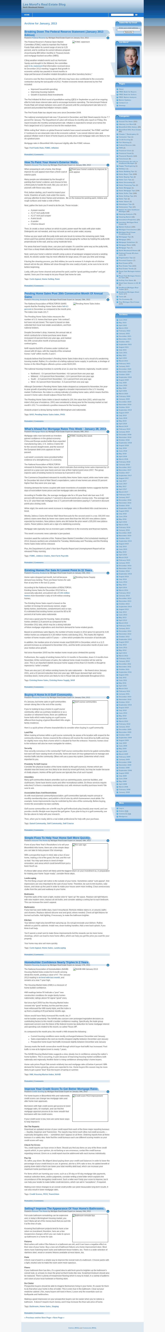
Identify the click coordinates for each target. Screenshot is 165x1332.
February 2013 (124, 626)
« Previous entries (32, 1318)
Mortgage (122, 239)
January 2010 (124, 727)
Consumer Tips (125, 137)
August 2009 (124, 740)
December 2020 (125, 369)
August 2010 (124, 707)
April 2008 (123, 784)
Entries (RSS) (73, 1328)
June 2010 (123, 713)
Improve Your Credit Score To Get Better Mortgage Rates (60, 1088)
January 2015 (124, 563)
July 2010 (123, 710)
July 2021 (123, 350)
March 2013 (123, 623)
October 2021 (124, 342)
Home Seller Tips (125, 193)
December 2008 (125, 762)
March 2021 (123, 361)
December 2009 (125, 729)
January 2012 (124, 661)
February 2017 (124, 495)
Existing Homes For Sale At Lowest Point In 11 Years (58, 570)
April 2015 (123, 555)
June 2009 (123, 746)
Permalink (28, 154)
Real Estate (123, 263)
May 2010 (122, 716)
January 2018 (124, 464)
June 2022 (123, 320)
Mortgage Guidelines (127, 242)
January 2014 (124, 596)
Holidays (122, 169)
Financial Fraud (125, 153)
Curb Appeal (35, 279)
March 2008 (123, 787)
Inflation (55, 148)
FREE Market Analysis (127, 97)
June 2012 (123, 647)
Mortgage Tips (124, 248)
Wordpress (123, 816)
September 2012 (125, 639)
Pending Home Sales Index (47, 414)
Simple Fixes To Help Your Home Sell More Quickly (57, 837)
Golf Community (54, 823)
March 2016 (123, 525)
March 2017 (123, 492)
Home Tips (123, 199)
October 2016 (124, 505)
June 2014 (123, 582)
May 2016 (122, 519)
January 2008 (124, 792)
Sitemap (122, 105)
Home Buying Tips (126, 177)
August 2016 (124, 511)
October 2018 (124, 440)
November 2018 (125, 437)
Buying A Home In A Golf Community (48, 694)
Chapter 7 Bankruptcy (127, 134)
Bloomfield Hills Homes (128, 127)
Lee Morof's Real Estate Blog (44, 4)
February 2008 (124, 789)
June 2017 (123, 484)
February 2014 (124, 593)
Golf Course (68, 823)
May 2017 (122, 486)
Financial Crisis (125, 150)
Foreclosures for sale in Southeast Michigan (128, 162)
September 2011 (125, 672)
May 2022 (122, 322)
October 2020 (124, 374)
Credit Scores (35, 1194)
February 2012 (124, 658)
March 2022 (123, 328)
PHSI (62, 414)
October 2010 (124, 702)
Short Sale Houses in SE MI (130, 283)
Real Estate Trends (126, 269)
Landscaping (60, 948)
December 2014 (125, 565)
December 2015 (125, 533)
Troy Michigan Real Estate (129, 302)
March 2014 (123, 590)
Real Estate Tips (125, 266)
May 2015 (122, 552)
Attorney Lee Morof (126, 124)
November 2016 (125, 503)
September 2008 (125, 770)
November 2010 (125, 699)
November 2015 (125, 535)
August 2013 (124, 609)
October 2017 (124, 473)
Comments (39, 154)
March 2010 (123, 721)
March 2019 (123, 426)
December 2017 (125, 467)
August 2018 (124, 445)
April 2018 (123, 456)
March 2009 (123, 754)
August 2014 (124, 576)
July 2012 (123, 645)
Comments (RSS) (89, 1328)
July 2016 (123, 514)
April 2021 (123, 358)
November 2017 (125, 470)
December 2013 (125, 598)
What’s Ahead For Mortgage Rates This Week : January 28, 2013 (65, 428)
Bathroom (34, 1306)
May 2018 (122, 454)
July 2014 (123, 579)
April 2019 (123, 424)
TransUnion (54, 1194)
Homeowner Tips (125, 207)
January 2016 (124, 530)
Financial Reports (126, 156)
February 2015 (124, 560)
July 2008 (123, 776)
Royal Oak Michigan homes (130, 271)
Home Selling (48, 279)
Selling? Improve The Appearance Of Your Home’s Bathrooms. (64, 1208)
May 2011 (122, 683)
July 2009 (123, 743)
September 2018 (125, 443)
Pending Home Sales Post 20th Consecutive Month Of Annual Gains (63, 295)
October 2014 (124, 571)
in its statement (36, 66)
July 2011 (122, 677)
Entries (123, 811)
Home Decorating (125, 182)
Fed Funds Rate (36, 148)
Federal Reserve (39, 38)
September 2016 (125, 508)
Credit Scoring (38, 1092)
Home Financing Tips (127, 185)
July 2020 (123, 383)
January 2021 (124, 366)
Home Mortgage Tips (127, 190)
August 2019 (124, 413)
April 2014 (123, 587)
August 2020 (124, 380)
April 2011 (123, 686)
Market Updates (125, 100)
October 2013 (124, 604)
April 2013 (123, 620)
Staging (55, 1306)
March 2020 (123, 393)
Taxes (121, 296)
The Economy (124, 299)
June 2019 (123, 418)
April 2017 (123, 489)
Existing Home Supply (59, 680)
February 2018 (124, 462)
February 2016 (124, 527)
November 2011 (125, 667)
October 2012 (124, 636)
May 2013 (122, 617)
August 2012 (124, 642)
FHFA (121, 148)
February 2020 (124, 396)
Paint (57, 279)
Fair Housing (124, 142)
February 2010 (124, 724)
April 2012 (123, 653)
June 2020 (123, 385)
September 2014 (125, 574)
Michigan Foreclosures (128, 229)
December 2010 (125, 697)
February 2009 (124, 757)
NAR (31, 414)
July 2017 (123, 481)
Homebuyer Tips (125, 204)
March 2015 (123, 557)
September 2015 (125, 541)
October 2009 (124, 735)
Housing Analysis (39, 300)
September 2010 (125, 705)
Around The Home (40, 165)
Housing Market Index (44, 1074)
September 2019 (125, 410)
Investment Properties (127, 220)
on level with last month (49, 977)
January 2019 (124, 432)
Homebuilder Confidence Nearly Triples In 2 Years (56, 962)
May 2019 (122, 421)
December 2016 (125, 500)
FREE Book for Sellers (127, 94)
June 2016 (123, 516)
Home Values (124, 201)
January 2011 (124, 694)
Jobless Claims (43, 556)
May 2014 (122, 585)
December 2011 (125, 664)
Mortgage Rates (38, 432)
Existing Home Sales (39, 680)
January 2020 (124, 399)
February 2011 (124, 691)
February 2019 (124, 429)
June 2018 (123, 451)
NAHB (58, 1074)
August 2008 (124, 773)
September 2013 (125, 606)
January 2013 (124, 628)
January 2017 (124, 497)
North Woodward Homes (128, 250)
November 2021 (125, 339)
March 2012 (123, 656)
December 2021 (125, 336)
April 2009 (123, 751)
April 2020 (123, 391)
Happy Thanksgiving (127, 166)
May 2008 (122, 781)
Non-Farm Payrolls (59, 556)
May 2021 (122, 355)
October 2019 (124, 407)
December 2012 (125, 631)
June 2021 (123, 353)
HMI (31, 1074)
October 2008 (124, 768)
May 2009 (122, 748)
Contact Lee (123, 103)
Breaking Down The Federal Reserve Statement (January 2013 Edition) (63, 33)
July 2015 (123, 546)
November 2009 (125, 732)
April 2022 (123, 325)
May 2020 (122, 388)
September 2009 (125, 738)
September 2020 (125, 377)
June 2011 (123, 680)
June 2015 (123, 549)
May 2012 (122, 650)
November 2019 (125, 404)
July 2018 (123, 448)
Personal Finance (39, 697)
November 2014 (125, 568)
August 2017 (124, 478)
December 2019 (125, 402)
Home (26, 15)
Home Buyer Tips (125, 174)
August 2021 (124, 347)
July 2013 (123, 612)
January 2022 (124, 333)
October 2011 (124, 669)
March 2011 (123, 688)
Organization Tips (126, 258)
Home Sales (47, 948)
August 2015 (124, 544)
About (121, 89)
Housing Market (125, 217)
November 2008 (125, 765)
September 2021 (125, 344)
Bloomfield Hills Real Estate (130, 130)
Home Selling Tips (126, 196)
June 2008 (123, 778)
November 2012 (125, 634)
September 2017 (125, 475)
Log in (121, 808)
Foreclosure (123, 159)
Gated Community (37, 823)
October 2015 (124, 538)
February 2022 (124, 331)
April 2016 (123, 522)
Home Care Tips (125, 180)
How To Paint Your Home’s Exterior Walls (50, 162)
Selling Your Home (126, 280)
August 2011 (124, 675)
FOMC (47, 148)
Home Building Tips (126, 171)
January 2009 (124, 759)
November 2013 (125, 601)
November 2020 (125, 372)
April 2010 (123, 718)
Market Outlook (125, 227)
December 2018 (125, 434)
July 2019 (123, 415)
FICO (45, 1194)
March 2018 (123, 459)
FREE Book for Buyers (127, 92)
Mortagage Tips (125, 237)
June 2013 (123, 615)
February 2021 (124, 363)
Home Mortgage (125, 188)
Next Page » (47, 1318)
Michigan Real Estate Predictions (127, 233)
